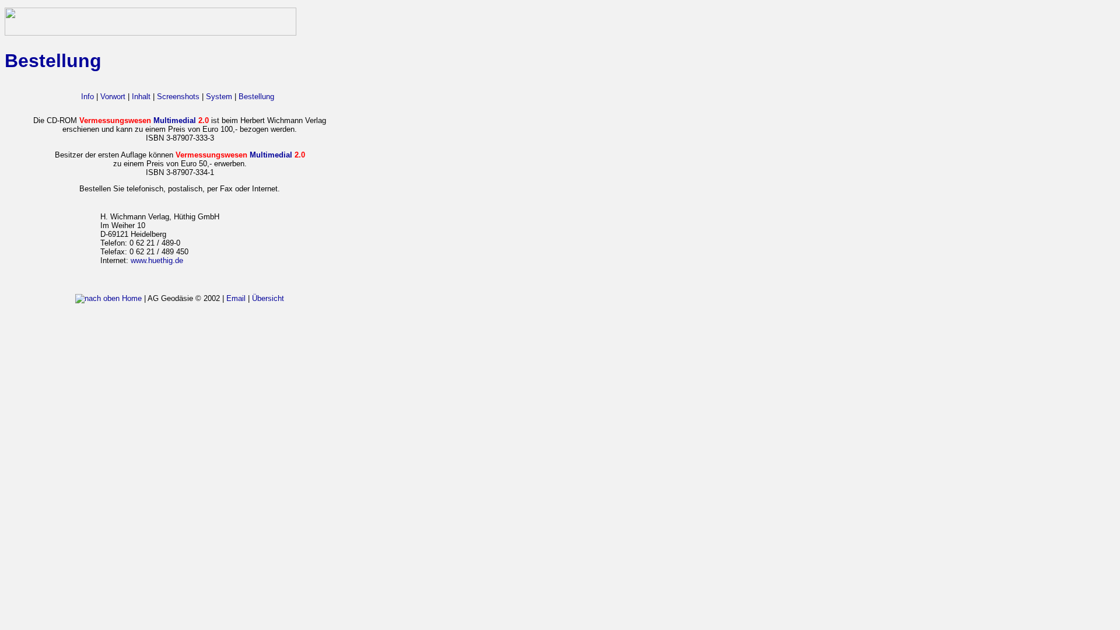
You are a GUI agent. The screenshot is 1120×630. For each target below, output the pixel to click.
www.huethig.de (157, 260)
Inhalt (141, 96)
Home (132, 298)
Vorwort (112, 96)
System (219, 96)
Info (87, 96)
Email (236, 298)
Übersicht (268, 298)
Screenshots (178, 96)
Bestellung (256, 96)
